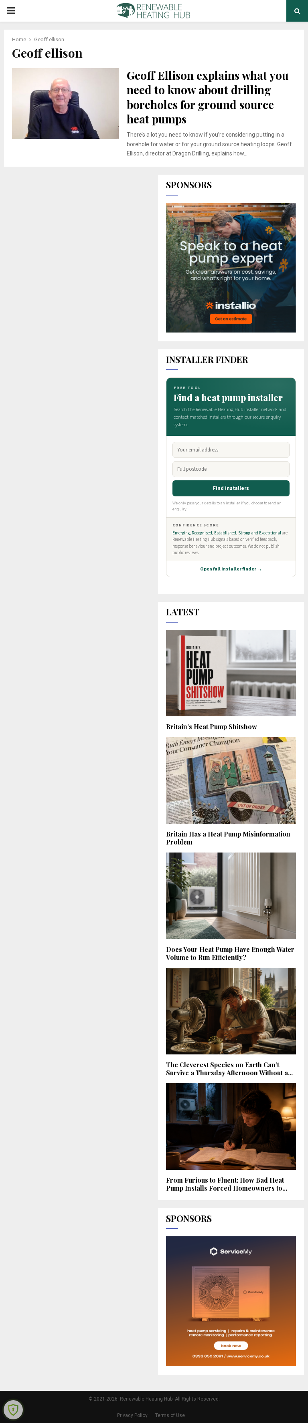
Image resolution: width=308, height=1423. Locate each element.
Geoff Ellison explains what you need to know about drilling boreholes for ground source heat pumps (208, 97)
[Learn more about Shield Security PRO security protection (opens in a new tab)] (13, 1409)
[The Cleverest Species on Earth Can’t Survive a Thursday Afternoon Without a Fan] (231, 1011)
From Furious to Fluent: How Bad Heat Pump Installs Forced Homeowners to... (226, 1184)
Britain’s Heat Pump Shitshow (211, 726)
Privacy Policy (132, 1415)
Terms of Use (170, 1415)
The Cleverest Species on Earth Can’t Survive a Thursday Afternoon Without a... (229, 1068)
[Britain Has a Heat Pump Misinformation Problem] (231, 780)
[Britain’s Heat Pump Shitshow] (231, 673)
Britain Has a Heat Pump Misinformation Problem (228, 838)
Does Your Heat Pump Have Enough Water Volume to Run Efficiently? (230, 953)
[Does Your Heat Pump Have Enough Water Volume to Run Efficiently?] (231, 896)
